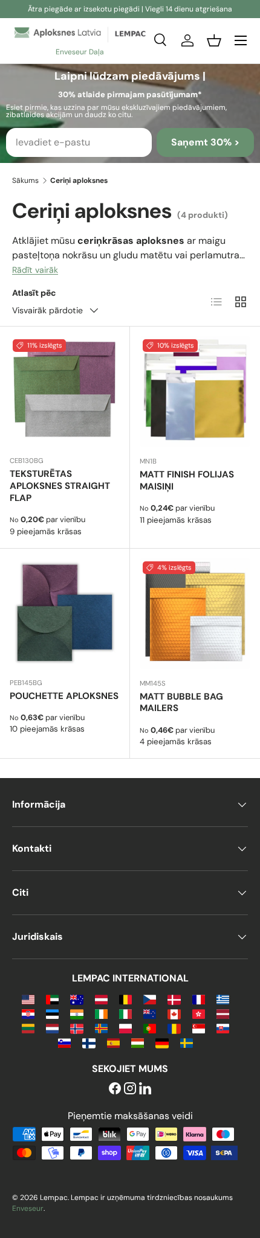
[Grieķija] (222, 998)
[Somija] (88, 1042)
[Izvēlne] (240, 40)
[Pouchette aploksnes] (65, 613)
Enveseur (28, 1208)
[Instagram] (130, 1089)
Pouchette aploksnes (64, 696)
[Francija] (198, 998)
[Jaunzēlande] (149, 1013)
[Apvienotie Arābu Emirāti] (52, 998)
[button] (214, 40)
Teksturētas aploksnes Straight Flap (60, 486)
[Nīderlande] (52, 1027)
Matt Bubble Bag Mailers (181, 703)
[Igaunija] (52, 1013)
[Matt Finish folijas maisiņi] (195, 391)
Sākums (25, 180)
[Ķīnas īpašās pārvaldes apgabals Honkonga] (198, 1013)
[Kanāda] (173, 1013)
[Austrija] (101, 998)
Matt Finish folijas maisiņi (187, 480)
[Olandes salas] (101, 1027)
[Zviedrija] (186, 1042)
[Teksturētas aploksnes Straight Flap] (65, 391)
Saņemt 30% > (205, 142)
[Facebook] (115, 1089)
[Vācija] (161, 1042)
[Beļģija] (125, 998)
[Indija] (76, 1013)
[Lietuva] (28, 1027)
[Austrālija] (76, 998)
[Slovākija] (222, 1027)
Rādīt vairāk (35, 269)
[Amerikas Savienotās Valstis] (28, 998)
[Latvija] (222, 1013)
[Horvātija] (28, 1013)
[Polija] (125, 1027)
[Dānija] (173, 998)
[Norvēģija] (76, 1027)
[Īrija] (101, 1013)
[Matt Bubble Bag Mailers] (195, 613)
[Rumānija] (173, 1027)
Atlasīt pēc (34, 292)
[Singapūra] (198, 1027)
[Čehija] (149, 998)
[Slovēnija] (64, 1042)
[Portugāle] (149, 1027)
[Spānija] (113, 1042)
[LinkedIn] (145, 1089)
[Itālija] (125, 1013)
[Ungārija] (137, 1042)
